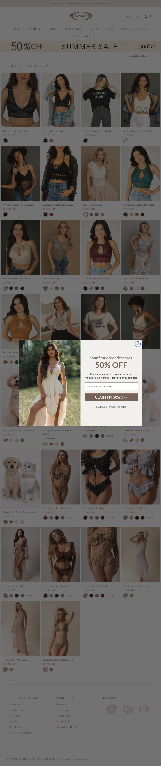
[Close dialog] (138, 344)
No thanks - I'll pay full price (111, 406)
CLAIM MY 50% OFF (111, 397)
